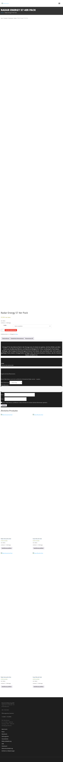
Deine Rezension (5, 385)
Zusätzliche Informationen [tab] (17, 338)
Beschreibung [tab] (5, 338)
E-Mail (3, 399)
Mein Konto (4, 729)
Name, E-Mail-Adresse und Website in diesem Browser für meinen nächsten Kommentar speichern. (24, 402)
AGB (3, 743)
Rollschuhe (10, 18)
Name (2, 394)
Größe (5, 325)
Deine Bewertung (5, 382)
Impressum (4, 746)
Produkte (6, 18)
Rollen (15, 18)
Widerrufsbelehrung (6, 741)
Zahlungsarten (5, 736)
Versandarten (5, 739)
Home (2, 12)
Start (2, 18)
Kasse (3, 731)
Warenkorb (4, 734)
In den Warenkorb (11, 330)
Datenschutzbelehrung (7, 748)
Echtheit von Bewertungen (8, 751)
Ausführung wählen (6, 548)
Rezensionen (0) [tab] (29, 338)
